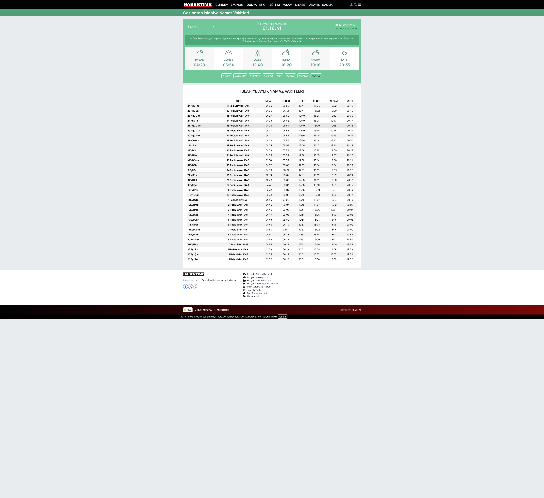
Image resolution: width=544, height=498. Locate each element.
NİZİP (279, 75)
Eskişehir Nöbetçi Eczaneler (260, 274)
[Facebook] (185, 286)
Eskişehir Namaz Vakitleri (259, 280)
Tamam (282, 316)
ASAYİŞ (314, 5)
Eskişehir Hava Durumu (258, 277)
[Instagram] (195, 286)
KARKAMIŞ (255, 75)
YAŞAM (287, 5)
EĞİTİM (275, 5)
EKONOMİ (237, 5)
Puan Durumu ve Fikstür (258, 286)
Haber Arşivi (253, 296)
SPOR (263, 5)
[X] (190, 286)
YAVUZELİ (303, 75)
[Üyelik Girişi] (351, 5)
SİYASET (301, 5)
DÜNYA (252, 5)
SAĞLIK (327, 5)
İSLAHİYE (316, 75)
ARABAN (226, 75)
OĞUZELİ (290, 75)
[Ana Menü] (359, 5)
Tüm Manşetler (254, 289)
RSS (189, 309)
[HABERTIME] (197, 4)
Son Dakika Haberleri (257, 293)
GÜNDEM (221, 5)
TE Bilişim (356, 309)
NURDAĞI (268, 75)
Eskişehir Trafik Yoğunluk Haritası (262, 283)
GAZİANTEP (240, 75)
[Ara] (355, 5)
